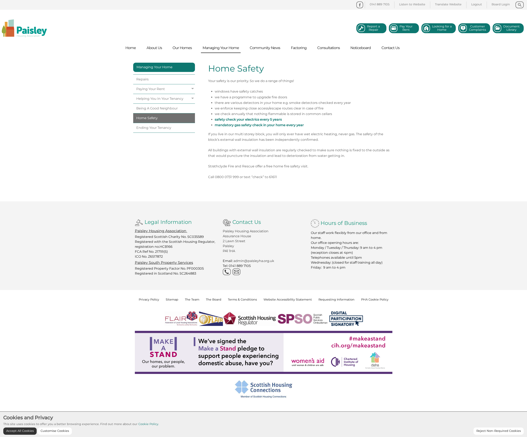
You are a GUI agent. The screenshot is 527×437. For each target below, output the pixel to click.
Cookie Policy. (148, 424)
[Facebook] (359, 4)
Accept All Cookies (20, 431)
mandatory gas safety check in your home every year (259, 125)
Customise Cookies (55, 431)
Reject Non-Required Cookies (498, 431)
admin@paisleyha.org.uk (254, 261)
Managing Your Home (154, 67)
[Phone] (227, 271)
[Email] (236, 271)
